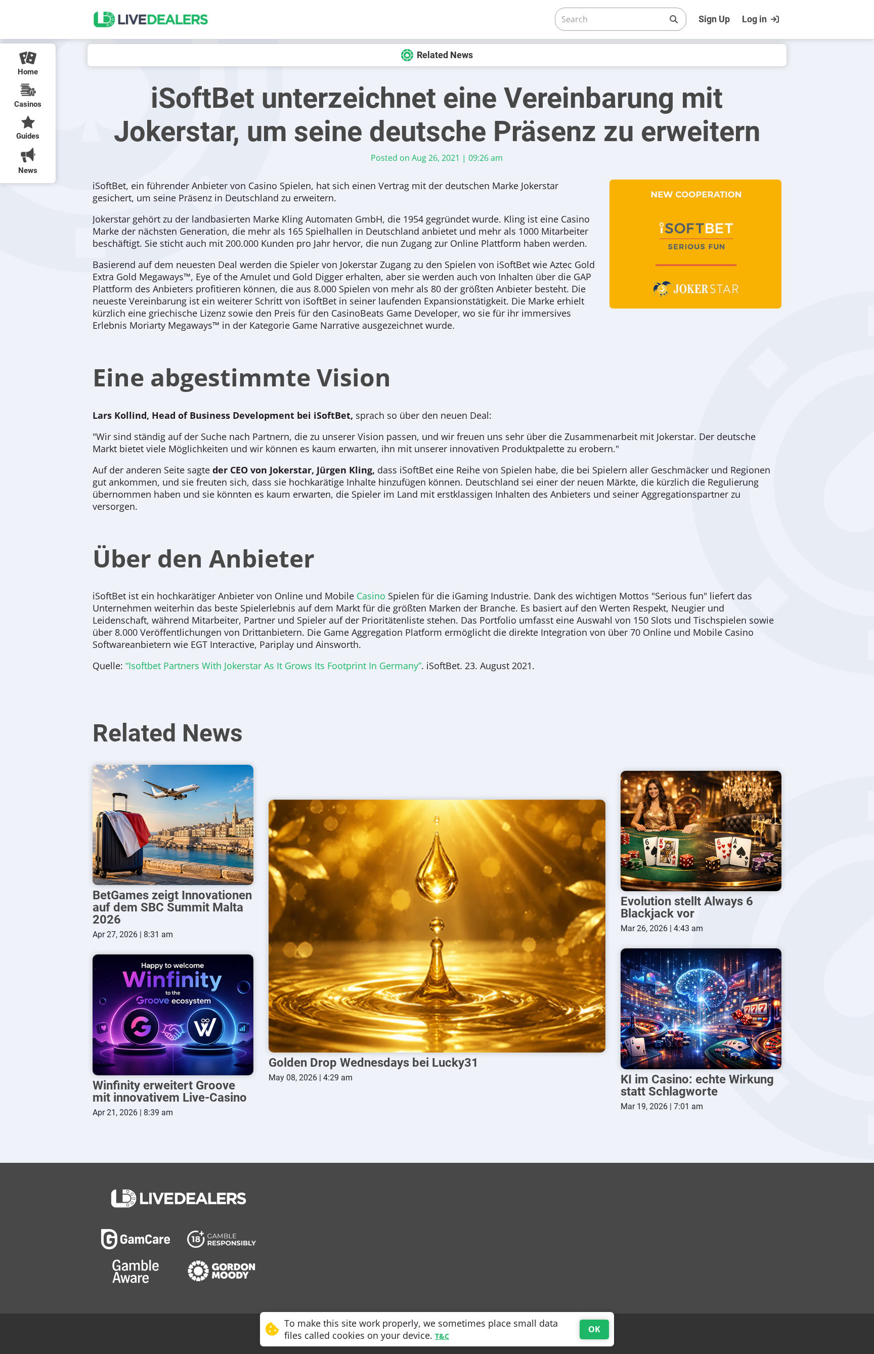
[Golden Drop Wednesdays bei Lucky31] (437, 926)
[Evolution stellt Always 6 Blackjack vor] (701, 831)
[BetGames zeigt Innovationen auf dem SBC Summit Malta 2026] (173, 825)
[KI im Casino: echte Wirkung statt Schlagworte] (701, 1008)
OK (594, 1329)
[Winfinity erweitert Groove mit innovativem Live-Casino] (173, 1014)
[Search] (674, 19)
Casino (371, 596)
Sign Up (714, 19)
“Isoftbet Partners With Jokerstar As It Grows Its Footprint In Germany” (273, 666)
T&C (442, 1336)
